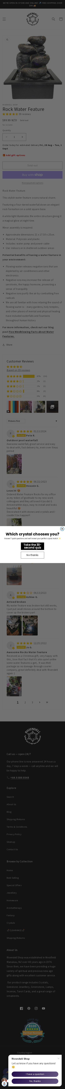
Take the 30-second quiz (32, 546)
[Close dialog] (62, 529)
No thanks (32, 555)
